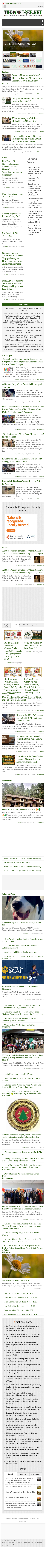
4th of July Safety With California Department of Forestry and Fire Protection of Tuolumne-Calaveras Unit (22, 1167)
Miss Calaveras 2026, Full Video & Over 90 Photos (21, 1079)
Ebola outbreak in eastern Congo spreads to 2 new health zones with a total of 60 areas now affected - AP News (23, 1379)
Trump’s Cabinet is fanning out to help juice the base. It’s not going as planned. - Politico (35, 230)
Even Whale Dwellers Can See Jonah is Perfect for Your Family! (22, 482)
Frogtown (6, 1027)
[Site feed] (4, 6)
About (8, 1519)
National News (24, 1322)
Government (7, 1178)
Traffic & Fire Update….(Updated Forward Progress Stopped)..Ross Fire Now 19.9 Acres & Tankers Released (23, 346)
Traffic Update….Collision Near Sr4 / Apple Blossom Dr (23, 327)
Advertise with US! (30, 1543)
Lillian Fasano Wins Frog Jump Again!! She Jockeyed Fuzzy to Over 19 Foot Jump (21, 1085)
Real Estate (7, 781)
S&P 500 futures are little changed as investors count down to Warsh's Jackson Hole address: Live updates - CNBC (23, 1353)
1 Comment (41, 131)
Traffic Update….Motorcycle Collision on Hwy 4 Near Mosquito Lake (23, 341)
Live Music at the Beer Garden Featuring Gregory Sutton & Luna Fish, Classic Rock (29, 759)
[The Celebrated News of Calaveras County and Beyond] (23, 13)
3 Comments (40, 565)
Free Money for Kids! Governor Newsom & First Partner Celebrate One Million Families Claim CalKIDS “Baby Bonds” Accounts (23, 409)
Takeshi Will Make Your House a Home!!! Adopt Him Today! (20, 946)
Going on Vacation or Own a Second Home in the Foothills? (27, 100)
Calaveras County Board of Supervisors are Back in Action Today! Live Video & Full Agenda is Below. (22, 1247)
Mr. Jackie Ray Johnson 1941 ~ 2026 (19, 1306)
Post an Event (23, 1519)
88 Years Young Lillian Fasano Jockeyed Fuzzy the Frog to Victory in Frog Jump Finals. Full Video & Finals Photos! (22, 1057)
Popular (23, 1474)
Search (40, 6)
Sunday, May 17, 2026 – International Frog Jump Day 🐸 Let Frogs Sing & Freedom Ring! (22, 1092)
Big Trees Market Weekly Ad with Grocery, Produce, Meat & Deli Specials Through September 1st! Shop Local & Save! (13, 650)
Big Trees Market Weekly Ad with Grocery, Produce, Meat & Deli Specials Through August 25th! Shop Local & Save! (13, 687)
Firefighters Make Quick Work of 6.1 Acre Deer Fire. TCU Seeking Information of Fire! (23, 1159)
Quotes (5, 547)
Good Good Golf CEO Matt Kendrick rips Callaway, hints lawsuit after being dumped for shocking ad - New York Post (23, 1387)
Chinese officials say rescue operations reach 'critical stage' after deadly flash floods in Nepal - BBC (35, 203)
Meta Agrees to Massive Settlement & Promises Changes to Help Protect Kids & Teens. (12, 284)
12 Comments (40, 94)
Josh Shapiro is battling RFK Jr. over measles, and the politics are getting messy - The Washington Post (23, 1336)
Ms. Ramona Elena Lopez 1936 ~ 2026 (20, 1314)
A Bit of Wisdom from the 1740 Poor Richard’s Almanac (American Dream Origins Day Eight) (22, 552)
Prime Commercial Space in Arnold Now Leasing (22, 858)
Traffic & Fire (23, 305)
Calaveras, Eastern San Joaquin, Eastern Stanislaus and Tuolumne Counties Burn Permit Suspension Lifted (21, 1135)
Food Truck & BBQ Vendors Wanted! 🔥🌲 (21, 809)
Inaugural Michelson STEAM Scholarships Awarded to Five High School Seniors (21, 1006)
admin (17, 94)
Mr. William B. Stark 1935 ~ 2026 (17, 862)
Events (14, 1519)
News (4, 158)
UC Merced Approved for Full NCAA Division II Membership (20, 987)
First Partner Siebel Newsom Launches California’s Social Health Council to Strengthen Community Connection (12, 167)
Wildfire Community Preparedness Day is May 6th (22, 1152)
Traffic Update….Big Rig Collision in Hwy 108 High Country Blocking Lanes (23, 331)
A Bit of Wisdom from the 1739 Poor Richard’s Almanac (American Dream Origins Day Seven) (22, 571)
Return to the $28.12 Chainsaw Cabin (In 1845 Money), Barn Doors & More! (22, 460)
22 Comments (40, 152)
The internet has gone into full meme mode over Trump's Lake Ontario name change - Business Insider (22, 1455)
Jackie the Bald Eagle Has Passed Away (20, 952)
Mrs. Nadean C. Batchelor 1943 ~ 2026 (20, 1297)
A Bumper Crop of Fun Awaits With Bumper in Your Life (22, 385)
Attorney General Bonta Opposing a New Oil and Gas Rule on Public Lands (21, 1240)
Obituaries (6, 1252)
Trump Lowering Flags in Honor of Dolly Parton (20, 1233)
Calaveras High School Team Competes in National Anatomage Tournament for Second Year (22, 1012)
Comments (35, 1474)
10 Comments (40, 499)
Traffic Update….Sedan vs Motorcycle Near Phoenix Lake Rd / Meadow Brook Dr (23, 350)
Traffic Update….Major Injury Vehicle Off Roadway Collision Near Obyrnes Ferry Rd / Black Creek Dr (23, 317)
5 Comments (40, 476)
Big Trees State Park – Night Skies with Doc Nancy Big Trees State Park (21, 1019)
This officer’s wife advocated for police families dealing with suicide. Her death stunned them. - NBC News (22, 1401)
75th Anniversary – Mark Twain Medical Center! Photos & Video (26, 119)
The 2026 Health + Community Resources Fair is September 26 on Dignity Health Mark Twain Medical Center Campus (22, 361)
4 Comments (40, 774)
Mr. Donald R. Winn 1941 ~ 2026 (11, 234)
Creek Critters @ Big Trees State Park (19, 1024)
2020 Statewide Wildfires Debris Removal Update (20, 1174)
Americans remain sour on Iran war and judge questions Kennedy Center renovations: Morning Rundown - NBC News (22, 1427)
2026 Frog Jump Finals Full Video (18, 1074)
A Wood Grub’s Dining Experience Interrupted (23, 956)
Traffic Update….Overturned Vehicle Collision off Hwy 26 (23, 313)
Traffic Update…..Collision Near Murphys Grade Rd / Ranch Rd (23, 309)
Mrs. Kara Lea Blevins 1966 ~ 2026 (19, 1310)
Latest (10, 1474)
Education (6, 958)
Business (5, 72)
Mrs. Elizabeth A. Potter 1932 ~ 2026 (20, 43)
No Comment (40, 113)
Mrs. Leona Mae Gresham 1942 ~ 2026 (20, 1301)
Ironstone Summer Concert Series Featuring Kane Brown (29, 737)
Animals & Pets (8, 894)
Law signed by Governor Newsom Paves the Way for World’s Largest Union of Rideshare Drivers (26, 138)
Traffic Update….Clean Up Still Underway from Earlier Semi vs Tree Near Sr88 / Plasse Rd (23, 336)
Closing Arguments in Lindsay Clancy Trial (11, 215)
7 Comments (40, 429)
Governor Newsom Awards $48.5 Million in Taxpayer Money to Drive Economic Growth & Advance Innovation (22, 79)
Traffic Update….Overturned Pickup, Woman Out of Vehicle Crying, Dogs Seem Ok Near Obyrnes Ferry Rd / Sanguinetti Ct (23, 323)
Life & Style (7, 356)
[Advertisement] (21, 603)
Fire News (6, 1096)
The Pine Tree (11, 1540)
